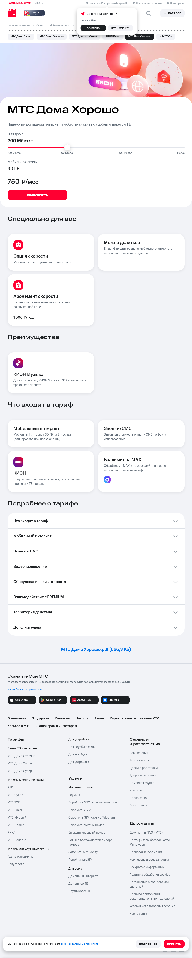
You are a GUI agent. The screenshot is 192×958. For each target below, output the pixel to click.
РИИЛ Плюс (112, 36)
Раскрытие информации (147, 867)
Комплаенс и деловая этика (149, 859)
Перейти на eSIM (80, 859)
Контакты (62, 718)
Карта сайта (138, 913)
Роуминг (74, 795)
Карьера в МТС (19, 726)
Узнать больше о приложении (25, 689)
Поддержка (40, 718)
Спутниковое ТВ (79, 891)
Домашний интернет (83, 876)
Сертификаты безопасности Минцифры (150, 842)
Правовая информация (146, 852)
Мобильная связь (80, 787)
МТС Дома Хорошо (139, 36)
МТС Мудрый (17, 817)
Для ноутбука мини (81, 747)
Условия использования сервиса (152, 906)
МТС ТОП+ (165, 36)
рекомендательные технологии (80, 944)
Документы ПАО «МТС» (146, 832)
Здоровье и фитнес (143, 775)
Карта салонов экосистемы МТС (134, 718)
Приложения (138, 798)
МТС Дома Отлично (52, 36)
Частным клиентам (19, 3)
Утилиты (136, 790)
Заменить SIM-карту (83, 852)
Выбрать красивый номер (86, 832)
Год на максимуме (20, 856)
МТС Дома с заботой (84, 36)
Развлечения (139, 753)
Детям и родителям (144, 768)
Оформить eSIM (79, 810)
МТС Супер (15, 795)
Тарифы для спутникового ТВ (28, 849)
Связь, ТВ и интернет (22, 748)
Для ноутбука (77, 754)
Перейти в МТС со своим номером (92, 802)
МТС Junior (15, 810)
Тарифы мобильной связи (26, 780)
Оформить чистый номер (86, 825)
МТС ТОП (14, 802)
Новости (82, 718)
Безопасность (139, 760)
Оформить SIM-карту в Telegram (91, 817)
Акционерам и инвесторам (56, 726)
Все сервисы (139, 805)
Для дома (75, 868)
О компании (17, 718)
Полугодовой (17, 864)
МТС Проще (16, 825)
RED (10, 787)
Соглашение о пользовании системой (149, 884)
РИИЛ (12, 832)
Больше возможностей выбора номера (90, 842)
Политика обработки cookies (150, 874)
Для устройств (78, 739)
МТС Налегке (17, 840)
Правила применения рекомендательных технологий (152, 896)
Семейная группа (142, 783)
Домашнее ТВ (78, 883)
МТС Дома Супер (20, 36)
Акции (99, 718)
